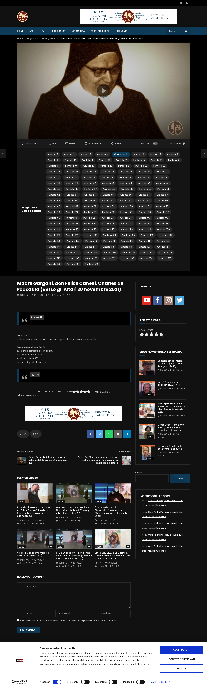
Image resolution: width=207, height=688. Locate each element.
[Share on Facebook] (90, 434)
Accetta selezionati (182, 659)
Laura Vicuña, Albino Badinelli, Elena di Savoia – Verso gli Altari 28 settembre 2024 (112, 555)
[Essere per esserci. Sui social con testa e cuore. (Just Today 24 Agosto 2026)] (147, 410)
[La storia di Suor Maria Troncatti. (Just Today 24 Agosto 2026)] (147, 367)
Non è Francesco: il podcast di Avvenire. (169, 383)
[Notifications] (187, 3)
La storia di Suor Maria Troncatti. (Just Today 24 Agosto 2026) (170, 363)
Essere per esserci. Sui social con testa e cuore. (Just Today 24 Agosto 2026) (171, 408)
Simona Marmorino (169, 370)
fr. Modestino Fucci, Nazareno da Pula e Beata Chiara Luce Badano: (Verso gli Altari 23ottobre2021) (33, 511)
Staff (100, 563)
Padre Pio (37, 317)
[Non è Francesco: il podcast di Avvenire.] (147, 388)
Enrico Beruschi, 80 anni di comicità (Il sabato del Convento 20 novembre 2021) (49, 460)
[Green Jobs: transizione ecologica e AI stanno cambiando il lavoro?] (147, 431)
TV (42, 31)
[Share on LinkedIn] (127, 434)
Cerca (138, 472)
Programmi (59, 31)
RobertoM (25, 295)
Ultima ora (78, 31)
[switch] (85, 682)
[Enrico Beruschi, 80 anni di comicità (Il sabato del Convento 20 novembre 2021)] (3, 153)
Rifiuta (181, 668)
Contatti (122, 31)
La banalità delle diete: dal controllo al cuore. (170, 447)
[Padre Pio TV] (22, 16)
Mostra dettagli (158, 682)
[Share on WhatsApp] (109, 434)
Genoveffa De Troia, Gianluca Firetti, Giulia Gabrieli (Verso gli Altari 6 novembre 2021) (73, 510)
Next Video (125, 451)
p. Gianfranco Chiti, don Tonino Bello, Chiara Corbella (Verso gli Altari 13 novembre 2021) (74, 555)
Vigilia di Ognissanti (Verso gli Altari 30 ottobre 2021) (33, 554)
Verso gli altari (48, 38)
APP (31, 31)
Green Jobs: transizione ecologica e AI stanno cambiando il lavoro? (171, 427)
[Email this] (118, 434)
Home (20, 31)
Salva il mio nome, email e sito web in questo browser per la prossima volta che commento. (68, 620)
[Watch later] (181, 3)
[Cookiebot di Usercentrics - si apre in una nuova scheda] (19, 682)
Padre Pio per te (100, 31)
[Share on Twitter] (100, 434)
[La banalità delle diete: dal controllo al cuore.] (147, 452)
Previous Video (25, 451)
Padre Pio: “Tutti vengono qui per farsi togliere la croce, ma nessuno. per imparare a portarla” (98, 460)
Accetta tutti (181, 649)
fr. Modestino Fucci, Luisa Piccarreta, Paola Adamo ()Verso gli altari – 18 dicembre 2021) (112, 511)
